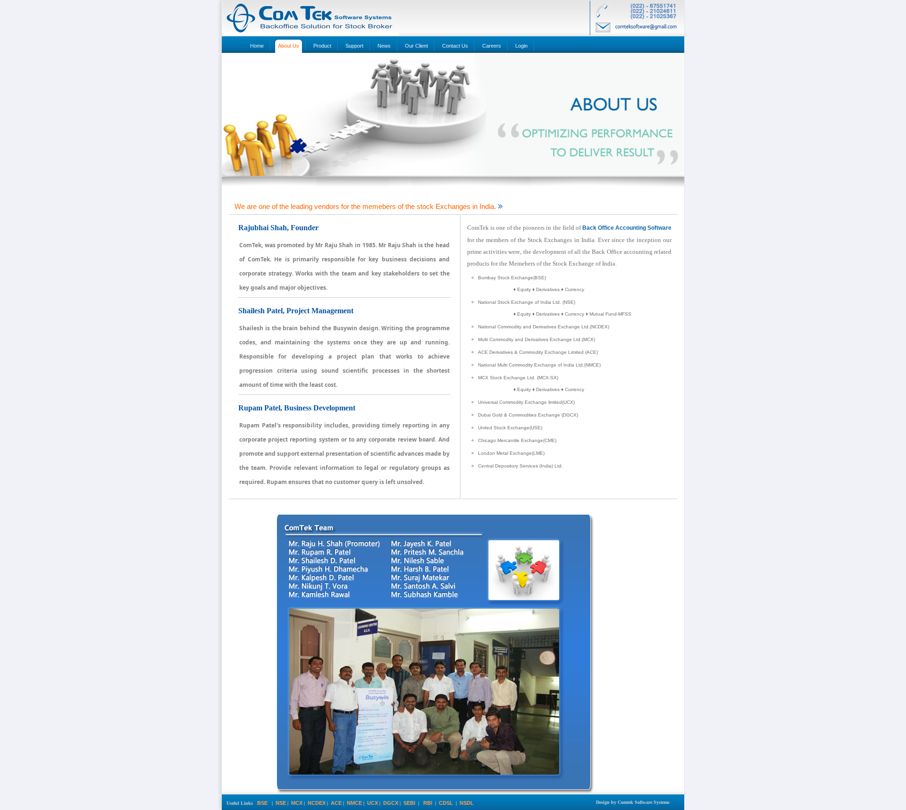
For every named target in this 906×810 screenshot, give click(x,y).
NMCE (354, 803)
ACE (336, 803)
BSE (262, 803)
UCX (372, 803)
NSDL (467, 803)
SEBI (409, 803)
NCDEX (317, 803)
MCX (296, 803)
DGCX (390, 803)
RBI (427, 803)
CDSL (446, 803)
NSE (281, 803)
